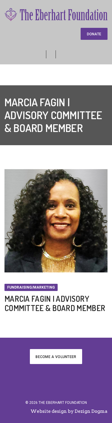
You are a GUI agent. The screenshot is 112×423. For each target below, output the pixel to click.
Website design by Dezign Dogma (69, 411)
